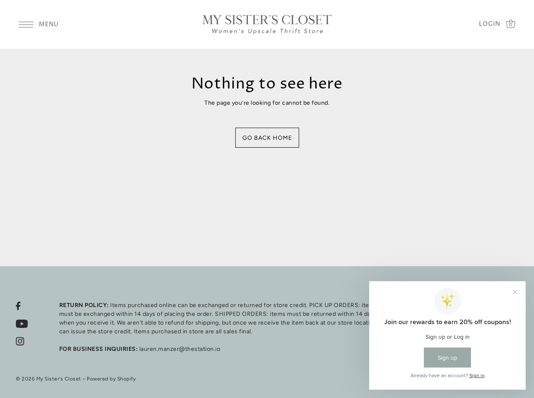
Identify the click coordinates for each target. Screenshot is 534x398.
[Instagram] (20, 341)
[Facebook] (18, 305)
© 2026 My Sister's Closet (48, 379)
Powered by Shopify (111, 379)
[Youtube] (22, 323)
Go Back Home (267, 137)
